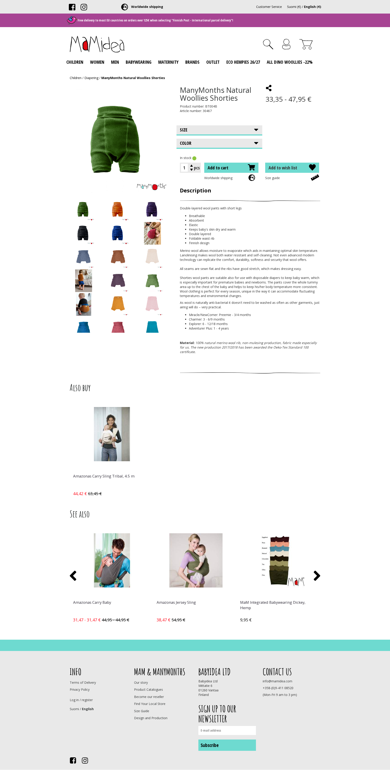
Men (115, 62)
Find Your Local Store (149, 704)
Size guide (272, 178)
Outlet (213, 62)
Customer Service (269, 7)
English (88, 709)
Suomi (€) (294, 7)
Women (97, 62)
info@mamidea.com (277, 681)
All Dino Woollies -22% (290, 62)
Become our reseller (149, 697)
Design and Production (150, 718)
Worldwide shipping (218, 178)
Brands (192, 62)
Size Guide (141, 711)
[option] (111, 449)
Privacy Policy (80, 689)
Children (74, 62)
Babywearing (138, 62)
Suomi (74, 709)
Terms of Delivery (83, 682)
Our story (141, 682)
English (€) (312, 7)
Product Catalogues (148, 689)
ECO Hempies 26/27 (243, 62)
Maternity (168, 62)
